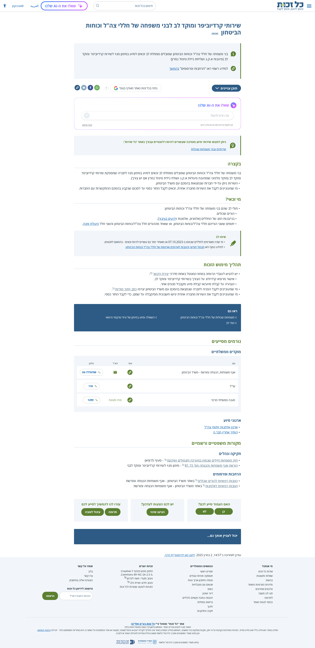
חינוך (210, 606)
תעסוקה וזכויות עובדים (201, 576)
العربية (34, 6)
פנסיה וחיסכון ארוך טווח (200, 580)
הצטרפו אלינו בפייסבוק (81, 580)
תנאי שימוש (87, 125)
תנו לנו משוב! (265, 593)
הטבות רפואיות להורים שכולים (218, 481)
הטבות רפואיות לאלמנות (221, 486)
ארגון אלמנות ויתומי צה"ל (221, 427)
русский (18, 6)
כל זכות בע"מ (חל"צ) (143, 624)
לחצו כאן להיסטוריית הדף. (179, 555)
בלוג (90, 571)
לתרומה (269, 597)
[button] (309, 6)
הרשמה (50, 596)
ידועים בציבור (167, 218)
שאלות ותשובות (264, 576)
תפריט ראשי (206, 571)
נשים (210, 589)
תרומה (112, 512)
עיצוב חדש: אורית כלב (141, 582)
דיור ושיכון (208, 593)
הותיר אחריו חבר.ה (225, 432)
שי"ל (232, 386)
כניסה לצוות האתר (263, 602)
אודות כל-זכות (265, 571)
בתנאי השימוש (44, 630)
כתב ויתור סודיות (126, 289)
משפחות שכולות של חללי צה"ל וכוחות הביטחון (207, 317)
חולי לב (230, 323)
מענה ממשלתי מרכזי (223, 400)
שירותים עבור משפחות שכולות (208, 149)
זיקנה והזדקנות (205, 611)
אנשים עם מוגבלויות (202, 584)
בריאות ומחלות (205, 602)
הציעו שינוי (157, 512)
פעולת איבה (91, 223)
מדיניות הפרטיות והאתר (260, 584)
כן (223, 511)
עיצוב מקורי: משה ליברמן (140, 578)
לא (204, 511)
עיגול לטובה (92, 512)
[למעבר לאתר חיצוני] (130, 372)
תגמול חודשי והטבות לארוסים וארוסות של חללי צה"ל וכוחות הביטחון (165, 247)
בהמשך (174, 68)
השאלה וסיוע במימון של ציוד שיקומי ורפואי (130, 317)
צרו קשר (88, 576)
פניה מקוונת (115, 400)
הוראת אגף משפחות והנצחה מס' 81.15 (211, 465)
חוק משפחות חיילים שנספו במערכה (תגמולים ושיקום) (202, 460)
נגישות (269, 580)
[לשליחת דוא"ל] (115, 372)
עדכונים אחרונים (264, 589)
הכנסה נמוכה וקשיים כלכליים (197, 597)
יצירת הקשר (161, 274)
